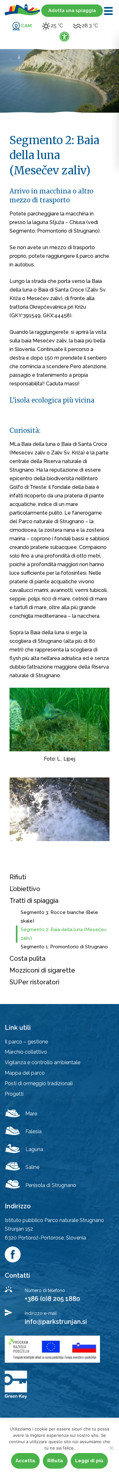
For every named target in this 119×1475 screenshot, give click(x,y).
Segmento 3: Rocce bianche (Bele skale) (59, 917)
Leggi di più (89, 1461)
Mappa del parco (25, 1073)
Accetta (25, 1461)
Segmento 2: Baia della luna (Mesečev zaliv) (64, 934)
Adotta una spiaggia (72, 10)
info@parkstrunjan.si (56, 1321)
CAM (26, 26)
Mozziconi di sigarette (42, 970)
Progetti (14, 1094)
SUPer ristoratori (34, 982)
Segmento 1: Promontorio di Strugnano (64, 947)
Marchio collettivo (26, 1052)
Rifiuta (55, 1461)
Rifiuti (18, 877)
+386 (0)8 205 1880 (52, 1299)
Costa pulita (27, 958)
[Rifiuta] (111, 1448)
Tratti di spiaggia (34, 900)
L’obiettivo (25, 889)
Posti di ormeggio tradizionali (39, 1083)
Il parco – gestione (26, 1042)
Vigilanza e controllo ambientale (42, 1062)
